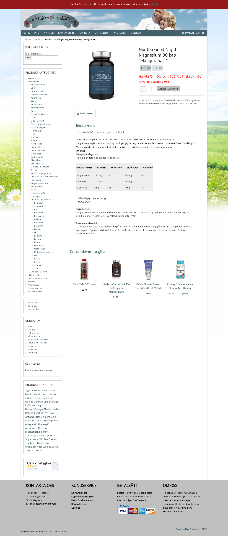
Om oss (31, 329)
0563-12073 (36, 504)
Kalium (37, 239)
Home (28, 39)
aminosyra (37, 390)
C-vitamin (38, 219)
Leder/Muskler (38, 150)
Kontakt (136, 32)
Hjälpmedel (33, 275)
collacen (29, 398)
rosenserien (32, 431)
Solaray (43, 431)
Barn (33, 111)
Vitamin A (38, 206)
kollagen (43, 412)
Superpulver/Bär (34, 439)
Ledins (36, 416)
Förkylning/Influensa (41, 124)
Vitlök (34, 88)
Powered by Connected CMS (191, 529)
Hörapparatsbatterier (38, 278)
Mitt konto (101, 32)
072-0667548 (49, 504)
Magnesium (171, 103)
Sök (29, 57)
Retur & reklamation (38, 342)
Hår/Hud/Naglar (38, 127)
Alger (28, 390)
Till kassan (32, 349)
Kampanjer (64, 32)
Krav (51, 412)
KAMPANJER (169, 100)
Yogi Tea (29, 450)
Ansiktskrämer (38, 84)
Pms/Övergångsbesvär (41, 173)
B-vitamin (38, 212)
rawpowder (31, 428)
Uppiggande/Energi (40, 193)
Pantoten (38, 202)
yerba (55, 446)
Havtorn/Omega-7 (35, 409)
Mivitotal (39, 420)
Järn (36, 232)
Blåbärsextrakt (33, 394)
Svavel (37, 262)
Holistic (29, 412)
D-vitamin (38, 222)
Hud (33, 134)
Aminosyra (36, 97)
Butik (27, 32)
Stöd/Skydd (31, 435)
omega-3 (30, 424)
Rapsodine (36, 179)
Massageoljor (37, 163)
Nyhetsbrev (119, 32)
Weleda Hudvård (39, 271)
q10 (47, 424)
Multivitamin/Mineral (44, 252)
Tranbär (29, 443)
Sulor (41, 435)
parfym (31, 281)
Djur (33, 117)
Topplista (84, 32)
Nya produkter (35, 309)
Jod (35, 209)
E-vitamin (38, 225)
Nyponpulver (51, 420)
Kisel (36, 412)
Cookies (75, 507)
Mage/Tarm (36, 160)
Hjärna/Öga (36, 130)
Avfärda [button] (153, 4)
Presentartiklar (35, 288)
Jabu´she (35, 137)
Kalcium (38, 235)
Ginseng (48, 401)
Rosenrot (43, 428)
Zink (36, 268)
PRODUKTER (182, 100)
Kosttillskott (36, 143)
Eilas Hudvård (37, 120)
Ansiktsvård (36, 104)
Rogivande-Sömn (39, 183)
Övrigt (34, 170)
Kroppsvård (36, 147)
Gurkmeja (37, 405)
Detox (38, 398)
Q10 (36, 255)
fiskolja (29, 401)
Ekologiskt (47, 398)
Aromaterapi (34, 284)
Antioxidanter (37, 107)
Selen (37, 258)
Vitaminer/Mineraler (155, 103)
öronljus (39, 450)
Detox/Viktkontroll (40, 114)
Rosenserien (37, 186)
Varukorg (32, 352)
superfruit (50, 435)
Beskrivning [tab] (86, 113)
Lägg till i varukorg (168, 88)
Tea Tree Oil (50, 439)
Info (36, 32)
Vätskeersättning (39, 94)
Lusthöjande (37, 157)
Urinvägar (35, 196)
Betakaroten (40, 216)
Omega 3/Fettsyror (40, 166)
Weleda (47, 446)
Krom (37, 242)
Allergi (34, 101)
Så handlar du (34, 336)
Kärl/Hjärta (36, 140)
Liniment (45, 416)
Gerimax (38, 401)
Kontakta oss (34, 346)
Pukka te (40, 424)
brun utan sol (49, 394)
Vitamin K (38, 265)
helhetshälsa (52, 409)
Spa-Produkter (35, 291)
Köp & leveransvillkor (38, 339)
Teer (33, 189)
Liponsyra (39, 245)
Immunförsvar (38, 91)
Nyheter (49, 32)
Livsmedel (36, 153)
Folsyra (37, 229)
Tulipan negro (42, 443)
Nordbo (193, 103)
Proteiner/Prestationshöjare (44, 176)
